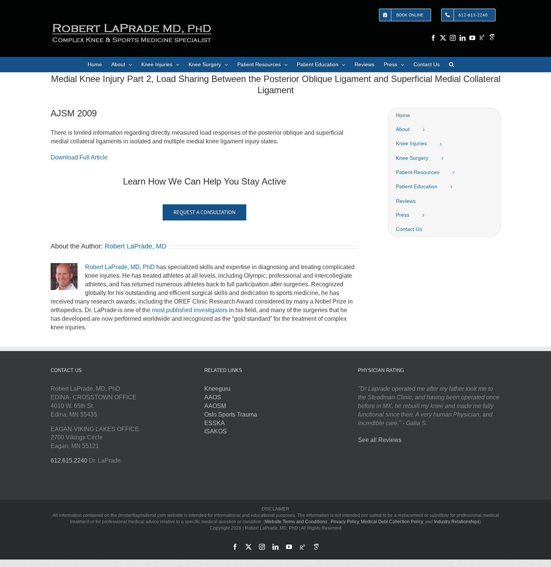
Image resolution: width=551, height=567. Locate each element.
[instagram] (453, 38)
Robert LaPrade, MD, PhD (120, 267)
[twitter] (443, 38)
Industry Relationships (456, 521)
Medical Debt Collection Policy (392, 521)
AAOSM (215, 406)
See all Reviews (379, 440)
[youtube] (472, 38)
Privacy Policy (345, 521)
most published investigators (190, 310)
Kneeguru (217, 388)
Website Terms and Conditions (296, 521)
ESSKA (214, 423)
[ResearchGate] (482, 37)
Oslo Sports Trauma (230, 414)
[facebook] (433, 38)
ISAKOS (215, 431)
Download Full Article (79, 157)
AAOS (212, 397)
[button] (451, 64)
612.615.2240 (69, 460)
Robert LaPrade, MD (135, 246)
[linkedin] (463, 38)
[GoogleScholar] (492, 37)
